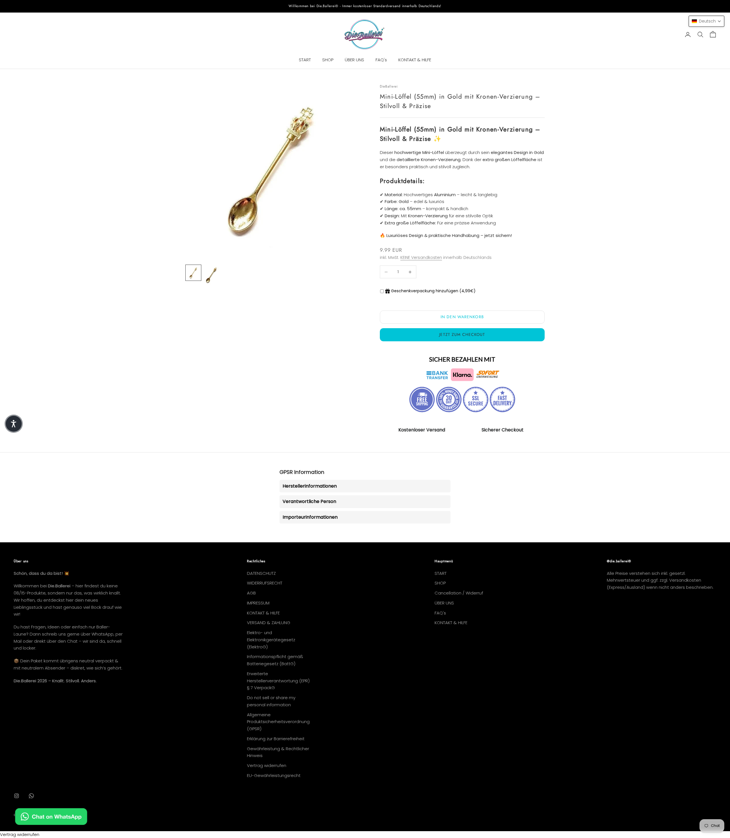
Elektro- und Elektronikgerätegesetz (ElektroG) (271, 640)
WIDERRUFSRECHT (264, 583)
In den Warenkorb (462, 317)
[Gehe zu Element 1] (193, 273)
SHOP (327, 60)
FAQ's (381, 60)
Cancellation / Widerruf (459, 593)
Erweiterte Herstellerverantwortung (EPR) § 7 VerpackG (278, 681)
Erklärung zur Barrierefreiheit (276, 739)
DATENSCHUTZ (261, 573)
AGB (251, 593)
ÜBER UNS (354, 60)
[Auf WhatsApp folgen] (31, 796)
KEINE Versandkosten (421, 257)
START (305, 60)
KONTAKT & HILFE (414, 60)
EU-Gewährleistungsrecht (274, 775)
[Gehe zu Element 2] (212, 275)
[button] (706, 21)
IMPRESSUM (258, 603)
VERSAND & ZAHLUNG (268, 623)
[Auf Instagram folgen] (16, 796)
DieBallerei (389, 86)
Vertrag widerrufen (266, 765)
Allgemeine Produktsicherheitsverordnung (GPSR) (278, 722)
